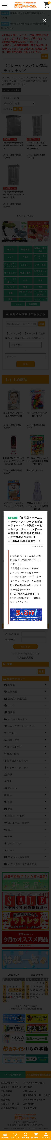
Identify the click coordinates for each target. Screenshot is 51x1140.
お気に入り (15, 1137)
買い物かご (35, 1137)
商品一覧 (5, 1137)
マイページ (45, 1137)
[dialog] (25, 570)
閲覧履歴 (25, 1137)
